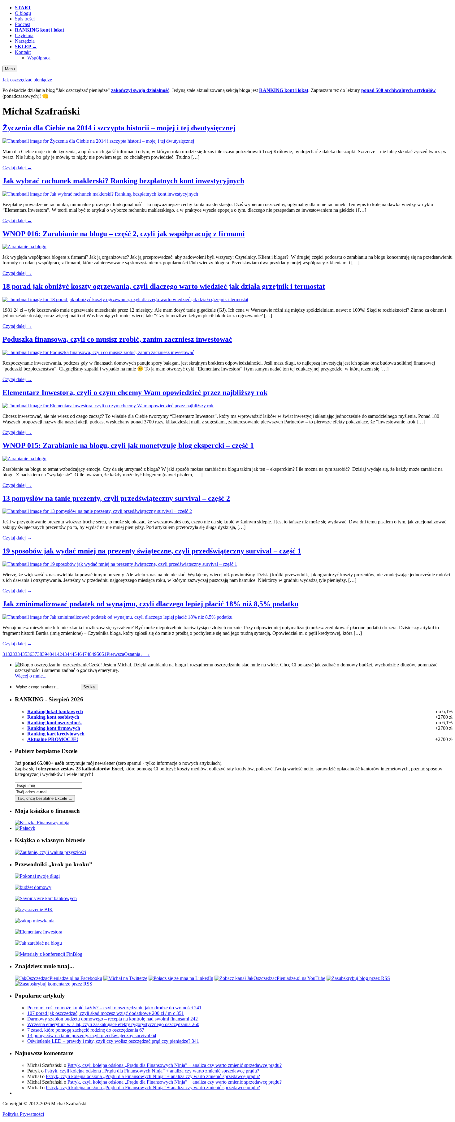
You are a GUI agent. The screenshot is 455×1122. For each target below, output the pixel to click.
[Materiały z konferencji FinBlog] (48, 954)
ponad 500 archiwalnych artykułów (398, 90)
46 (79, 654)
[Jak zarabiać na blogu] (38, 943)
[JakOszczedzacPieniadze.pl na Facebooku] (58, 978)
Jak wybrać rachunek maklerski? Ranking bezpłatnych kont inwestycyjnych (123, 181)
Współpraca (38, 57)
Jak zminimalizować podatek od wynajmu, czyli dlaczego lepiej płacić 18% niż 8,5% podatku (150, 604)
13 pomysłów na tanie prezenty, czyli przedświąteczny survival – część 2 (116, 498)
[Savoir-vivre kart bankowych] (46, 898)
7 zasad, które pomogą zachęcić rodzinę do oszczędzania (85, 1030)
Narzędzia (25, 41)
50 (99, 654)
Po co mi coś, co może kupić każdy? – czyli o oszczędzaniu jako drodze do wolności (114, 1007)
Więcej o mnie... (30, 675)
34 (19, 654)
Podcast (22, 24)
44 (69, 654)
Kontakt (23, 52)
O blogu (23, 13)
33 (14, 654)
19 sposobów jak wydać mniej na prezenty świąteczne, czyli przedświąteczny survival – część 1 (151, 551)
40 (49, 654)
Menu (10, 69)
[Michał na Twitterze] (125, 978)
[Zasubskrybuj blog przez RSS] (358, 978)
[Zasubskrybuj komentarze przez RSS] (53, 983)
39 (44, 654)
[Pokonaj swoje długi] (37, 876)
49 (94, 654)
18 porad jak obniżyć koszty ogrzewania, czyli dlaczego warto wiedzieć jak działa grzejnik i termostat (163, 286)
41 (54, 654)
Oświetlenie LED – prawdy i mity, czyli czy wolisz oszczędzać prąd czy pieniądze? (113, 1041)
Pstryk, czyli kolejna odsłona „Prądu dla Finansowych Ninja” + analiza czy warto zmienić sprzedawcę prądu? (174, 1065)
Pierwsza (115, 654)
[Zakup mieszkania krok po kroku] (34, 920)
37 (34, 654)
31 (4, 654)
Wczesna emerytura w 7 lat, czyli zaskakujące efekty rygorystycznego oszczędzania (113, 1024)
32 (9, 654)
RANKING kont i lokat (283, 90)
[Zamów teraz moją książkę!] (42, 822)
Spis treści (25, 18)
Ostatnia (132, 654)
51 (104, 654)
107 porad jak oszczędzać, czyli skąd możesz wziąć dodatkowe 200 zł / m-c (105, 1013)
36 (29, 654)
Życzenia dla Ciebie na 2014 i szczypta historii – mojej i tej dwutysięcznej (119, 128)
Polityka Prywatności (23, 1114)
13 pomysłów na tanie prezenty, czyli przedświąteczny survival (91, 1035)
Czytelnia (24, 35)
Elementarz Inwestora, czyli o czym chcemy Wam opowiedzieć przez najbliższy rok (134, 392)
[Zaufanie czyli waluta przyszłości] (50, 852)
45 (74, 654)
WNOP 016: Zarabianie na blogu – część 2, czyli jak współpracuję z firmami (123, 234)
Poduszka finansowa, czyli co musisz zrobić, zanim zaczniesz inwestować (117, 339)
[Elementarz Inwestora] (38, 931)
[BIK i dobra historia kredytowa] (34, 909)
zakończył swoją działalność (140, 90)
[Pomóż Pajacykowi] (25, 828)
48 (89, 654)
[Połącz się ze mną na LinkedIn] (181, 978)
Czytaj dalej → (17, 167)
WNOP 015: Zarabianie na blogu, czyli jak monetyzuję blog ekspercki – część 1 (128, 445)
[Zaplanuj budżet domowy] (33, 887)
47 (84, 654)
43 (64, 654)
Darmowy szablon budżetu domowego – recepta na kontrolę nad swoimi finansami (112, 1018)
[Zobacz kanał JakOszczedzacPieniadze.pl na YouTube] (269, 978)
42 (59, 654)
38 (39, 654)
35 (24, 654)
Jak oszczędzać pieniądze (27, 79)
